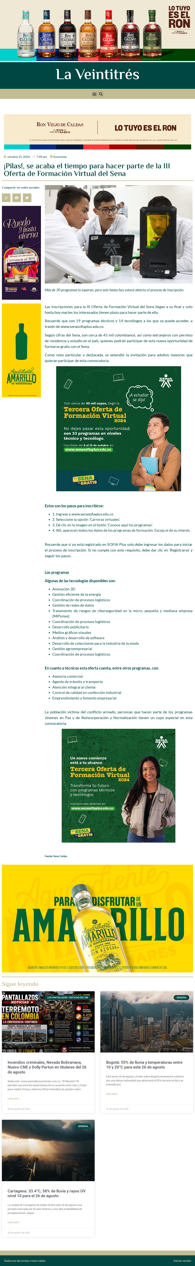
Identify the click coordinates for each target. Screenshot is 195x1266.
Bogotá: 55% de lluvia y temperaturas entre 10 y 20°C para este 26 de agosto (144, 1064)
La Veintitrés (98, 75)
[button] (94, 94)
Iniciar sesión (182, 1260)
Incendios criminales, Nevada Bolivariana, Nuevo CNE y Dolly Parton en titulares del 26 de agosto (47, 1067)
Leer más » (14, 1098)
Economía (60, 156)
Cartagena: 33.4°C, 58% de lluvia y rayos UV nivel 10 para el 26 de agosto (47, 1193)
